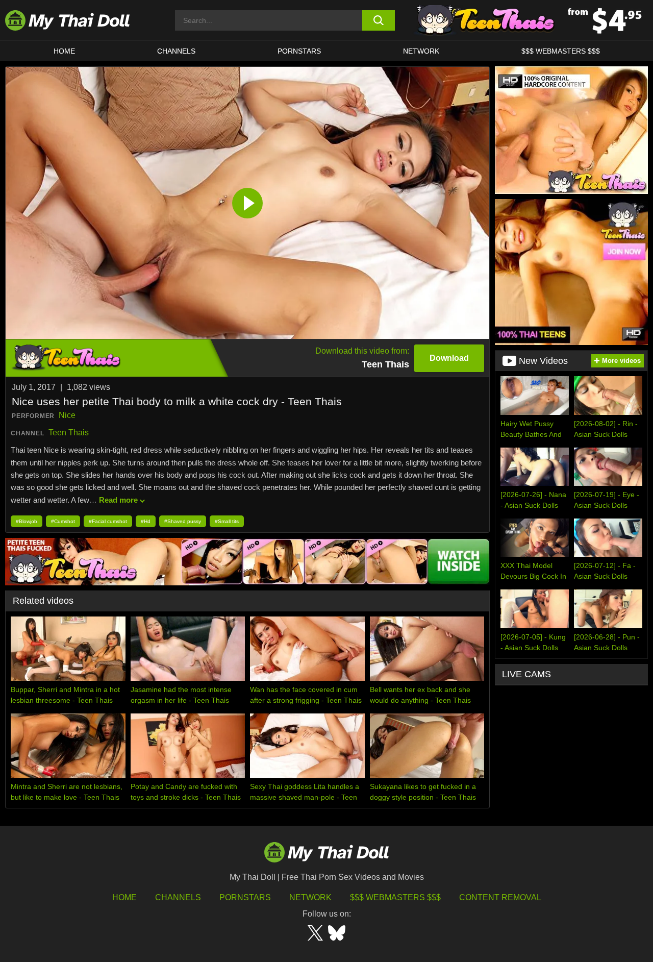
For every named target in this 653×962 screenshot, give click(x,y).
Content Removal (500, 897)
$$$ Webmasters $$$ (395, 897)
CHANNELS (176, 51)
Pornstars (299, 51)
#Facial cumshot (108, 521)
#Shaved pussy (182, 521)
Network (421, 51)
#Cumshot (63, 521)
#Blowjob (26, 521)
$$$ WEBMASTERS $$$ (560, 51)
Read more (118, 500)
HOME (64, 51)
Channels (178, 897)
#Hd (145, 521)
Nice (67, 415)
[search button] (378, 20)
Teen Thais (68, 432)
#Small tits (227, 521)
